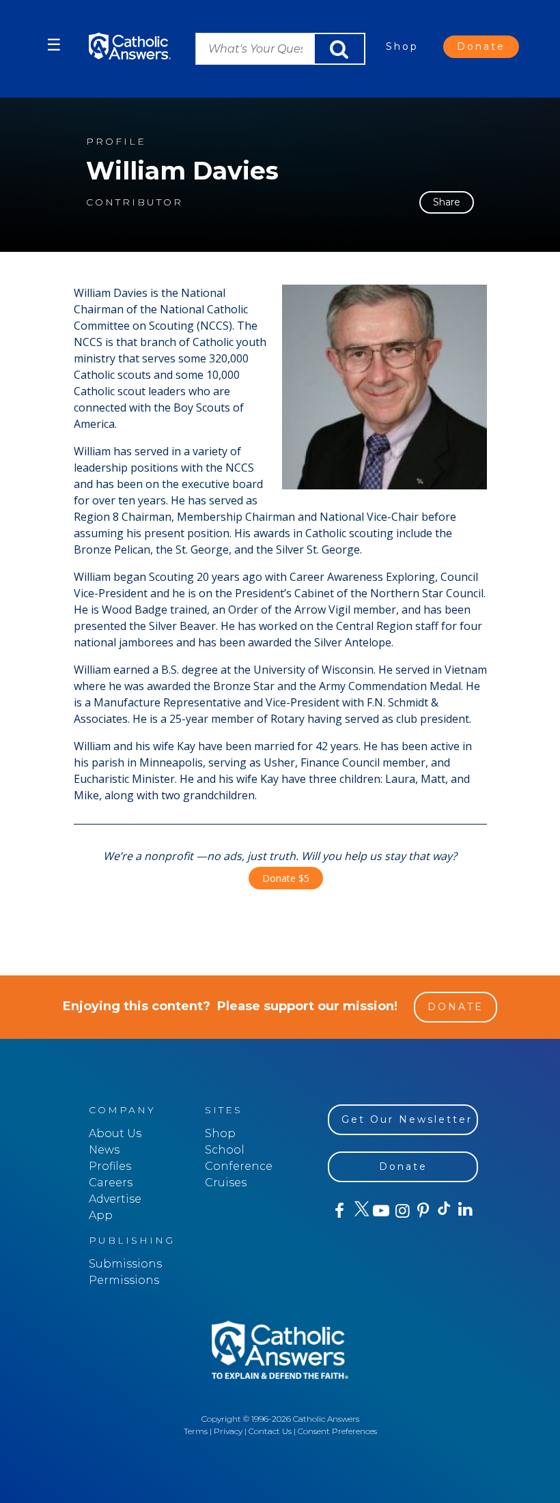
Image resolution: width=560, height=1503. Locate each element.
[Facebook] (338, 1211)
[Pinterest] (422, 1211)
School (224, 1149)
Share (446, 202)
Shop (402, 46)
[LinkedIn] (464, 1210)
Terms (196, 1431)
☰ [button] (53, 45)
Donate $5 (285, 878)
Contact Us (270, 1431)
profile (116, 141)
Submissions (125, 1263)
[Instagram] (401, 1211)
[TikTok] (443, 1211)
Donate (481, 46)
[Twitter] (359, 1211)
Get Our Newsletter (407, 1119)
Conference (238, 1166)
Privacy (228, 1431)
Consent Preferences (337, 1431)
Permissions (124, 1280)
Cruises (226, 1182)
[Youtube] (380, 1211)
